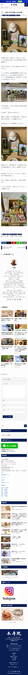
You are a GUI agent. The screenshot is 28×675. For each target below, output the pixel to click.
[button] (3, 243)
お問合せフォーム (5, 482)
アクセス (3, 477)
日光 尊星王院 (4, 492)
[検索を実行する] (25, 425)
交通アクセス (15, 640)
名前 (4, 400)
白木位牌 (20, 236)
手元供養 (18, 15)
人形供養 (14, 659)
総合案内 (14, 653)
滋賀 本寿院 (4, 494)
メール (4, 405)
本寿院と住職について (14, 662)
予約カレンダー (14, 664)
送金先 (2, 480)
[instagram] (15, 299)
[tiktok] (18, 299)
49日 (4, 236)
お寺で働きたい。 (15, 667)
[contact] (19, 671)
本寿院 (14, 267)
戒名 (7, 15)
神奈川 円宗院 (4, 487)
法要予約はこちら (5, 474)
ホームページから (15, 650)
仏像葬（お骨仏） (14, 656)
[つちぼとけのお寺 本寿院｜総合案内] (14, 4)
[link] (8, 299)
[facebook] (10, 299)
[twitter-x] (13, 299)
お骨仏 (4, 15)
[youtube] (20, 299)
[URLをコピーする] (24, 243)
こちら (20, 1)
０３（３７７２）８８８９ (15, 645)
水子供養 (14, 658)
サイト (4, 410)
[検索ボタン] (2, 4)
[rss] (17, 671)
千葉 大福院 (4, 489)
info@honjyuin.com (16, 648)
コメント (5, 383)
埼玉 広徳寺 (4, 491)
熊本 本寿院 (4, 495)
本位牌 (16, 236)
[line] (14, 671)
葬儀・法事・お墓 (12, 15)
